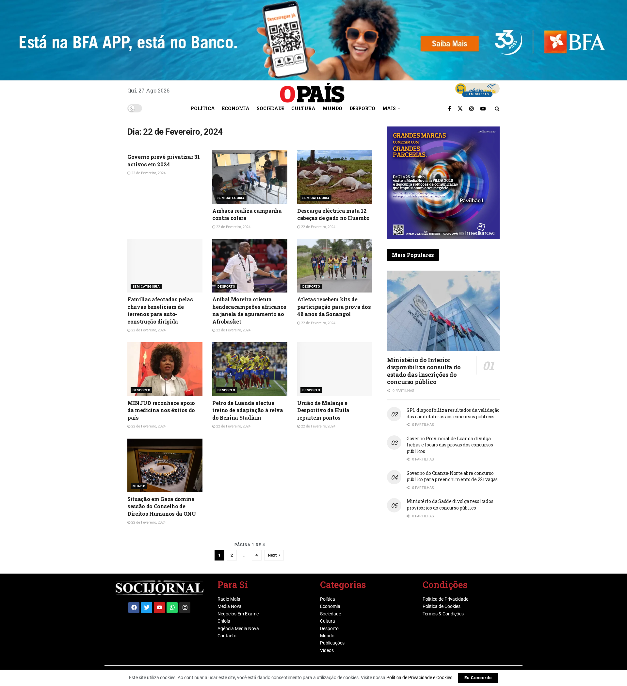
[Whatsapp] (172, 607)
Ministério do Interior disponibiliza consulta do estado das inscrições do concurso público (424, 371)
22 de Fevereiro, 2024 (148, 173)
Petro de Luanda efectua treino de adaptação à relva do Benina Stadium (247, 410)
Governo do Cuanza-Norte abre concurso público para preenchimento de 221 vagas (452, 476)
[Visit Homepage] (312, 90)
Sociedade (270, 108)
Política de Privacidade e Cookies (419, 677)
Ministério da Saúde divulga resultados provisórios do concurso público (450, 504)
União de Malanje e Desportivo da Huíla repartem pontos (323, 410)
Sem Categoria (231, 198)
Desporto (362, 108)
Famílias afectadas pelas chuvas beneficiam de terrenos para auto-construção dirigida (160, 310)
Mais (389, 108)
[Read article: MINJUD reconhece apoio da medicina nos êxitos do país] (164, 369)
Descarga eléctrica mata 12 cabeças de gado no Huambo (333, 214)
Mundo (332, 108)
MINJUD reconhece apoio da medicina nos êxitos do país (161, 410)
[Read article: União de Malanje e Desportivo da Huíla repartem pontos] (334, 369)
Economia (235, 108)
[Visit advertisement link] (443, 182)
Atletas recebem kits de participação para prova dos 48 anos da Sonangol (334, 306)
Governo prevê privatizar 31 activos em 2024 (163, 160)
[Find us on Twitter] (460, 108)
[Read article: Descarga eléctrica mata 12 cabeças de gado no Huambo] (334, 177)
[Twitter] (146, 607)
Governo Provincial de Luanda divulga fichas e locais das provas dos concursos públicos (450, 444)
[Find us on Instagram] (471, 108)
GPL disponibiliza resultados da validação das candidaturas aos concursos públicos (453, 413)
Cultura (303, 108)
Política (203, 108)
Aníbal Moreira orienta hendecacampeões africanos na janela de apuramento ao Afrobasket (249, 310)
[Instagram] (184, 607)
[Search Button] (497, 108)
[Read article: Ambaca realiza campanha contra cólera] (249, 177)
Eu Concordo (478, 677)
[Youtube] (159, 607)
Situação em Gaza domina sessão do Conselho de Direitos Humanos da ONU (161, 506)
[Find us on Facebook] (449, 108)
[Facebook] (133, 607)
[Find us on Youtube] (483, 108)
